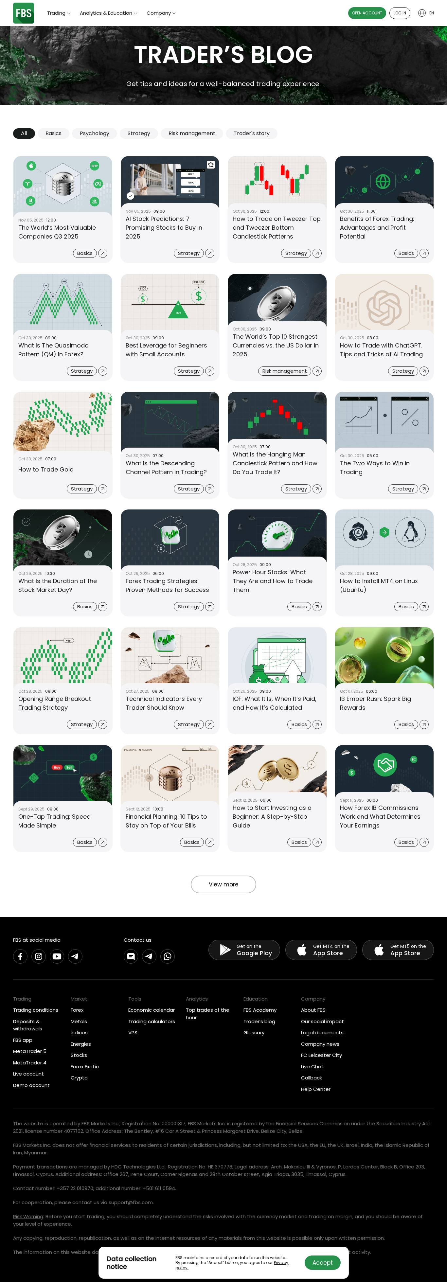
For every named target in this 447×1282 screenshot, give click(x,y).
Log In (400, 13)
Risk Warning (28, 1216)
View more (224, 884)
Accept (323, 1263)
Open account (367, 13)
